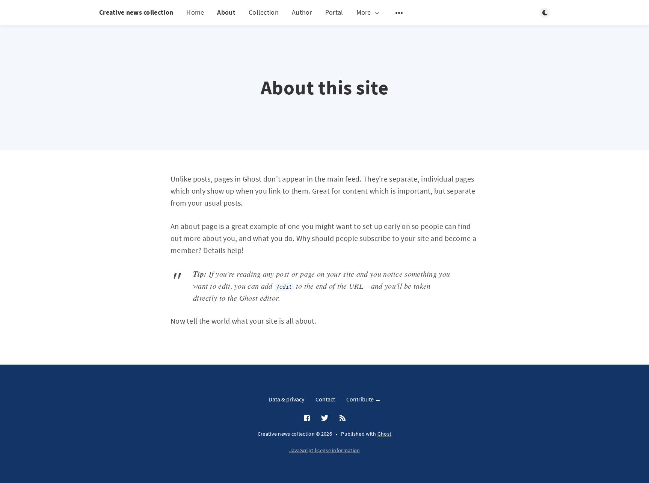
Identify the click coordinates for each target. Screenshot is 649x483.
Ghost (384, 433)
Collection (264, 12)
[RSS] (343, 418)
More (363, 13)
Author (302, 12)
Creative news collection (136, 12)
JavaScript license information (324, 450)
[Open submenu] (399, 13)
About (226, 12)
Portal (334, 12)
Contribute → (363, 399)
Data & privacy (286, 399)
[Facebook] (307, 418)
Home (195, 12)
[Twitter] (324, 418)
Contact (325, 399)
